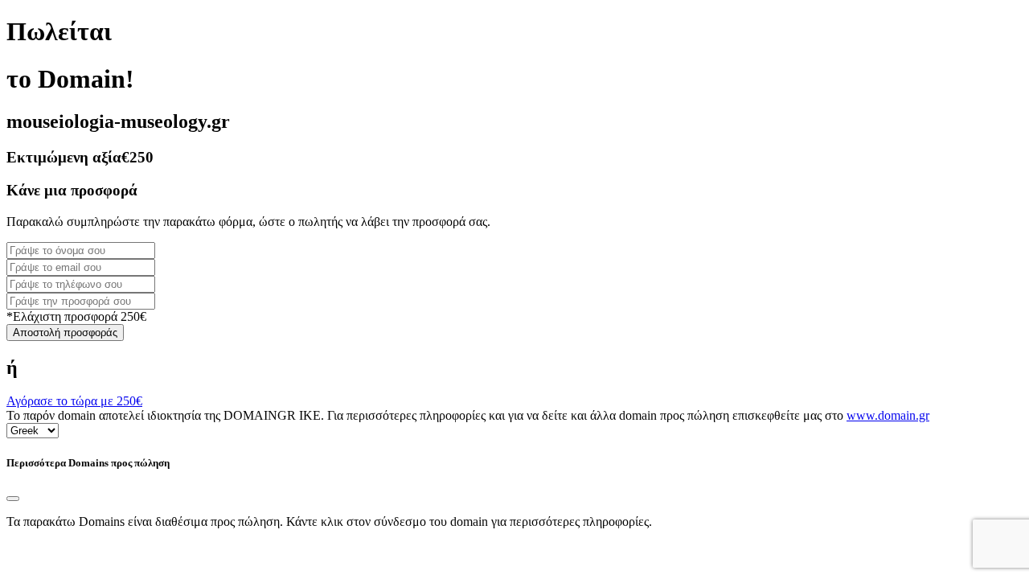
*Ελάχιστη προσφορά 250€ (76, 316)
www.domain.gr (888, 415)
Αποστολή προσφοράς (65, 332)
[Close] (12, 498)
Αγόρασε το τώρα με (74, 401)
